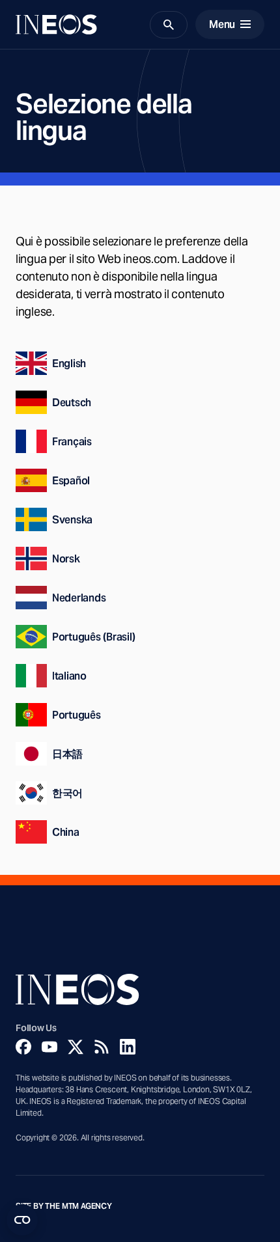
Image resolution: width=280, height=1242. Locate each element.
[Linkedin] (127, 1047)
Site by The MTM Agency (64, 1206)
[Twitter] (75, 1047)
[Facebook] (23, 1047)
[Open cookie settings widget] (22, 1219)
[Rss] (101, 1047)
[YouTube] (49, 1047)
